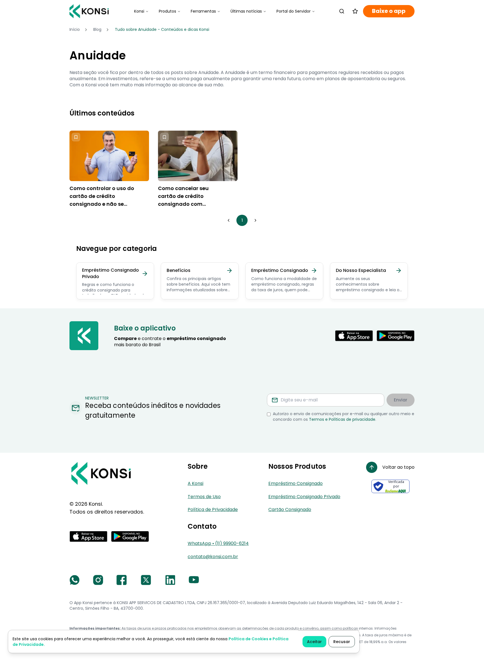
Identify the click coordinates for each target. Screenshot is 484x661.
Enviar (400, 400)
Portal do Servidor (293, 11)
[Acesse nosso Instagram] (98, 580)
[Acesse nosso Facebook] (122, 580)
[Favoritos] (355, 11)
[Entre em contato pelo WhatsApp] (74, 580)
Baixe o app (389, 11)
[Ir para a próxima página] (255, 220)
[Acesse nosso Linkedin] (170, 580)
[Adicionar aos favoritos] (76, 137)
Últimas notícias (246, 11)
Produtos (167, 11)
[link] (162, 30)
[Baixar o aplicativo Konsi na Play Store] (395, 335)
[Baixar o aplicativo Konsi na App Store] (354, 335)
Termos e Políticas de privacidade (342, 419)
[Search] (341, 11)
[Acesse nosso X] (146, 580)
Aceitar (314, 641)
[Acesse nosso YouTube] (194, 580)
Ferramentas (203, 11)
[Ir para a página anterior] (228, 220)
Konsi (139, 11)
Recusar (341, 641)
